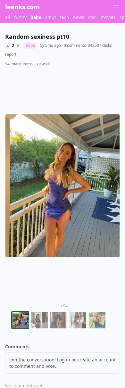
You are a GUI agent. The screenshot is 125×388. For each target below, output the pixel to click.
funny (20, 17)
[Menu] (116, 7)
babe (35, 17)
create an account (96, 360)
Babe (30, 45)
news (78, 17)
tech (64, 17)
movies (108, 17)
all (7, 17)
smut (50, 17)
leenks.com (22, 7)
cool (92, 17)
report (10, 54)
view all (43, 64)
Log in (63, 360)
